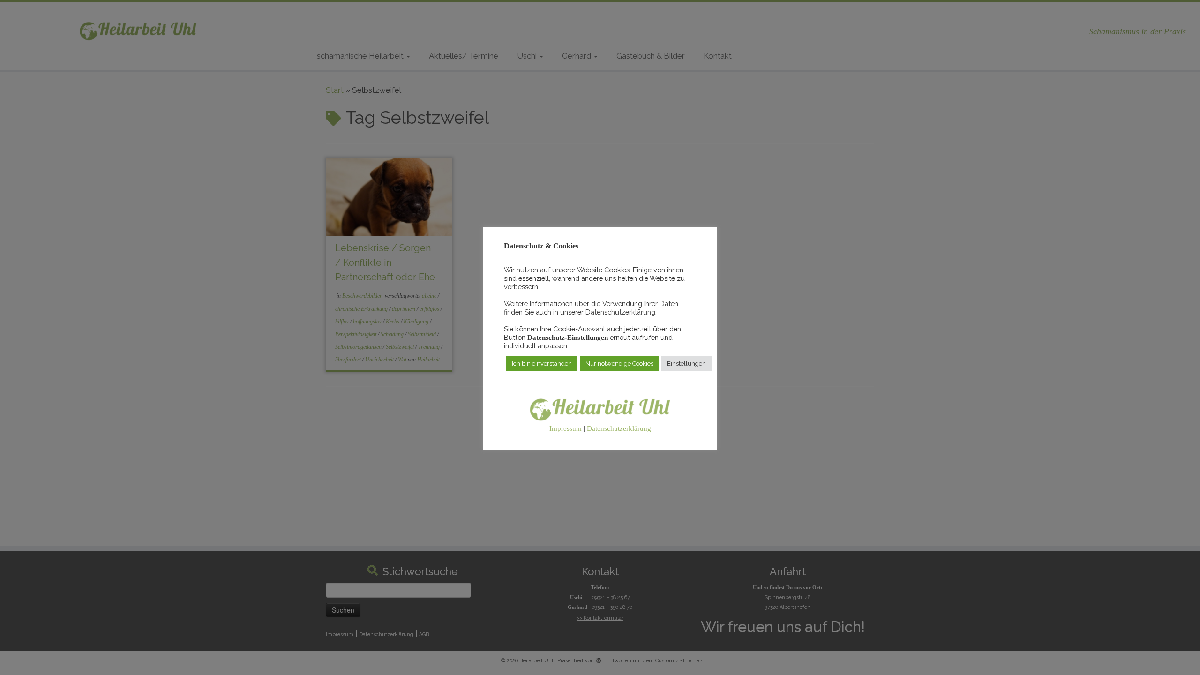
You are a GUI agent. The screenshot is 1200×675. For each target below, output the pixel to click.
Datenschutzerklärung (620, 312)
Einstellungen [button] (686, 363)
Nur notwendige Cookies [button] (619, 363)
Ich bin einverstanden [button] (542, 363)
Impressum (565, 428)
